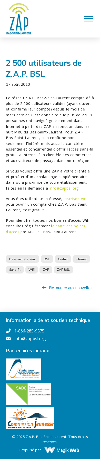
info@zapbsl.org (64, 188)
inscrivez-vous (77, 198)
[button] (88, 18)
